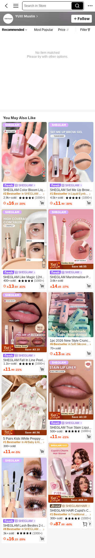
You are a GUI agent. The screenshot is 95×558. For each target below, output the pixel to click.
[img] (24, 348)
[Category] (16, 6)
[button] (6, 6)
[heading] (41, 16)
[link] (8, 19)
